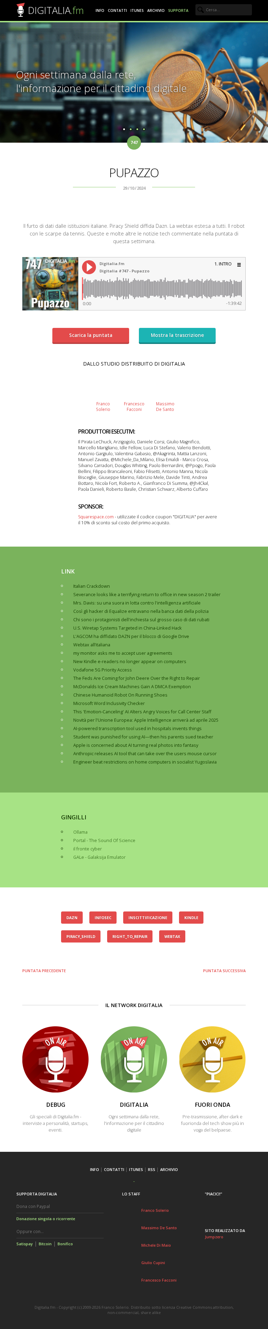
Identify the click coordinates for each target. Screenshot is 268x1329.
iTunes (137, 10)
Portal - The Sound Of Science (104, 840)
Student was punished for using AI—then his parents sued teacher (143, 737)
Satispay (24, 1243)
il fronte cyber (87, 849)
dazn (71, 917)
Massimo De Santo (159, 1227)
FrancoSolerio (103, 406)
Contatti (117, 10)
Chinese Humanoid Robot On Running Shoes (120, 695)
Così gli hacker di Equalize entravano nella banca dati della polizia (141, 611)
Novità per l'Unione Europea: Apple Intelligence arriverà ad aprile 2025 (145, 720)
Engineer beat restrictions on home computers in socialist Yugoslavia (145, 762)
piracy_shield (80, 936)
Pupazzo (134, 172)
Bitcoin (45, 1243)
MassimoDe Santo (165, 406)
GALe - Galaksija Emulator (99, 857)
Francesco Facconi (159, 1280)
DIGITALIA (56, 10)
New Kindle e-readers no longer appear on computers (129, 661)
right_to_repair (129, 936)
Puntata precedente (44, 970)
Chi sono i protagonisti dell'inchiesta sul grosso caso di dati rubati (141, 620)
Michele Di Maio (156, 1245)
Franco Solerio (155, 1210)
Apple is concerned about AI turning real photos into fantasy (135, 745)
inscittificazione (147, 917)
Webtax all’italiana (91, 645)
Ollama (80, 832)
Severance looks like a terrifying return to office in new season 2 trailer (147, 595)
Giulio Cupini (153, 1262)
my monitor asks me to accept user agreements (122, 653)
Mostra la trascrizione (177, 335)
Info (100, 10)
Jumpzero (214, 1236)
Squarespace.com (96, 517)
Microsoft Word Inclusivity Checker (109, 703)
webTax (172, 936)
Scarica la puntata (90, 335)
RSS (151, 1169)
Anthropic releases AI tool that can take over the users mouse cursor (145, 754)
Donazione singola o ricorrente (45, 1218)
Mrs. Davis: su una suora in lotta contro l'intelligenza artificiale (137, 603)
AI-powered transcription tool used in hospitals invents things (137, 728)
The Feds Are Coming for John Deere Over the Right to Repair (136, 678)
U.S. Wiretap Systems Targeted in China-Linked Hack (127, 628)
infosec (103, 917)
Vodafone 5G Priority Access (102, 670)
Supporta (178, 10)
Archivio (156, 10)
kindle (191, 917)
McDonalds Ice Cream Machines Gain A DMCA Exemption (132, 687)
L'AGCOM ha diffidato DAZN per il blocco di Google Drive (131, 636)
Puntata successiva (224, 970)
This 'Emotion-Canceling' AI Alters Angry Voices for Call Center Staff (142, 712)
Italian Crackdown (91, 586)
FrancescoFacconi (134, 406)
